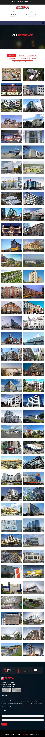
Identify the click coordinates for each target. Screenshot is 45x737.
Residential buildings (32, 55)
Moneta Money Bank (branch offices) (11, 440)
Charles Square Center (11, 315)
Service (12, 734)
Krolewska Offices (11, 409)
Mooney (33, 440)
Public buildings (28, 61)
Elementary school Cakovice (11, 160)
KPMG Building (33, 393)
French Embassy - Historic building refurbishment (33, 222)
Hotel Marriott (33, 284)
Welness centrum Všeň (11, 642)
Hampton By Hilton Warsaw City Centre (33, 269)
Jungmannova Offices (33, 362)
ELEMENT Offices (11, 175)
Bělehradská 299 (33, 98)
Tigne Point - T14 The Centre (11, 611)
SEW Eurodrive (33, 580)
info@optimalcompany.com (11, 684)
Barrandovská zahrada (11, 98)
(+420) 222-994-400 (10, 682)
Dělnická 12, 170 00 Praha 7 (12, 686)
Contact (32, 734)
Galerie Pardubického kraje (33, 238)
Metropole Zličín (33, 424)
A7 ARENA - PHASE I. (11, 82)
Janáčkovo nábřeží (11, 346)
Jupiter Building (11, 377)
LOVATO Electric (11, 424)
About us (7, 734)
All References (11, 55)
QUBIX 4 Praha (11, 533)
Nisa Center (33, 471)
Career (37, 734)
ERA (33, 175)
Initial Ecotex (33, 331)
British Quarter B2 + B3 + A (11, 113)
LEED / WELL (18, 734)
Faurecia (11, 191)
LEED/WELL (34, 58)
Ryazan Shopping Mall (33, 564)
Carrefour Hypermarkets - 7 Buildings (11, 129)
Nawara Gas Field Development (12, 455)
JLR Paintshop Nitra (11, 362)
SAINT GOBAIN (11, 580)
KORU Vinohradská (33, 377)
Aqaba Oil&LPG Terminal (11, 67)
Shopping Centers (17, 61)
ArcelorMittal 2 (33, 67)
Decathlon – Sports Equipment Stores (11, 144)
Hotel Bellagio (11, 284)
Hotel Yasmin (33, 300)
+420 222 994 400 (31, 16)
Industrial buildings (24, 58)
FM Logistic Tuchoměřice (33, 207)
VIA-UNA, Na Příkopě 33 (33, 626)
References (25, 734)
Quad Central (33, 517)
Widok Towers (33, 642)
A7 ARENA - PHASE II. (33, 82)
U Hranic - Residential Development (11, 626)
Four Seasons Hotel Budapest (11, 222)
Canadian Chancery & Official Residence (33, 113)
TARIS (33, 595)
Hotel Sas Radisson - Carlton (11, 300)
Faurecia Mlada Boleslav (33, 191)
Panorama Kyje (11, 502)
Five (11, 207)
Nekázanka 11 (33, 455)
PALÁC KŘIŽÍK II (33, 486)
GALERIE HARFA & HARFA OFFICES (11, 238)
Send (4, 724)
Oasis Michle (11, 486)
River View (34, 548)
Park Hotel (33, 502)
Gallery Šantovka (11, 253)
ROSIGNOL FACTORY (11, 564)
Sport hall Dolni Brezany (11, 595)
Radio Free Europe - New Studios (33, 533)
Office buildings (21, 55)
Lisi (33, 409)
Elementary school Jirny (33, 160)
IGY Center (11, 331)
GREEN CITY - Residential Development (11, 269)
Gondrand (33, 253)
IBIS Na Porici (33, 315)
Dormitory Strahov (33, 144)
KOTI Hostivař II (11, 393)
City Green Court (33, 129)
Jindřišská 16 (33, 346)
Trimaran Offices (33, 611)
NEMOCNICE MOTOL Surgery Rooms (11, 471)
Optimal (19, 39)
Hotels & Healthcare (12, 58)
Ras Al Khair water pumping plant (11, 548)
